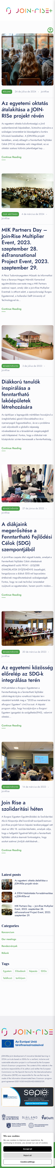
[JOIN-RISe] (27, 10)
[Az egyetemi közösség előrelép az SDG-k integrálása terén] (27, 628)
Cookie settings (27, 1162)
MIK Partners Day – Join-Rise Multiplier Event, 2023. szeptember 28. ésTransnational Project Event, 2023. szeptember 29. (25, 248)
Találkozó (7, 978)
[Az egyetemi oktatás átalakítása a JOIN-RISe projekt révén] (27, 59)
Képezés (33, 971)
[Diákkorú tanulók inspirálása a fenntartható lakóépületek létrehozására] (27, 342)
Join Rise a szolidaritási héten (22, 806)
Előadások (20, 971)
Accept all (27, 1149)
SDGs (44, 971)
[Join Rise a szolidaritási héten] (27, 761)
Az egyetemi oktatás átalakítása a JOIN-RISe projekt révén (25, 109)
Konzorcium (8, 932)
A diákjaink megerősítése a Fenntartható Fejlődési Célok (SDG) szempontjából (27, 536)
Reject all (27, 1155)
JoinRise (45, 91)
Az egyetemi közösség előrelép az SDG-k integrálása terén (27, 674)
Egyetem (7, 971)
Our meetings (10, 214)
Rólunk (7, 91)
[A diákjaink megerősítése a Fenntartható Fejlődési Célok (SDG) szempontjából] (27, 483)
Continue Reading (11, 157)
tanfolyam (20, 978)
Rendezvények (10, 366)
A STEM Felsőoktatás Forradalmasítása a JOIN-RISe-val (34, 894)
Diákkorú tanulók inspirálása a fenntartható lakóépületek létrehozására (21, 394)
